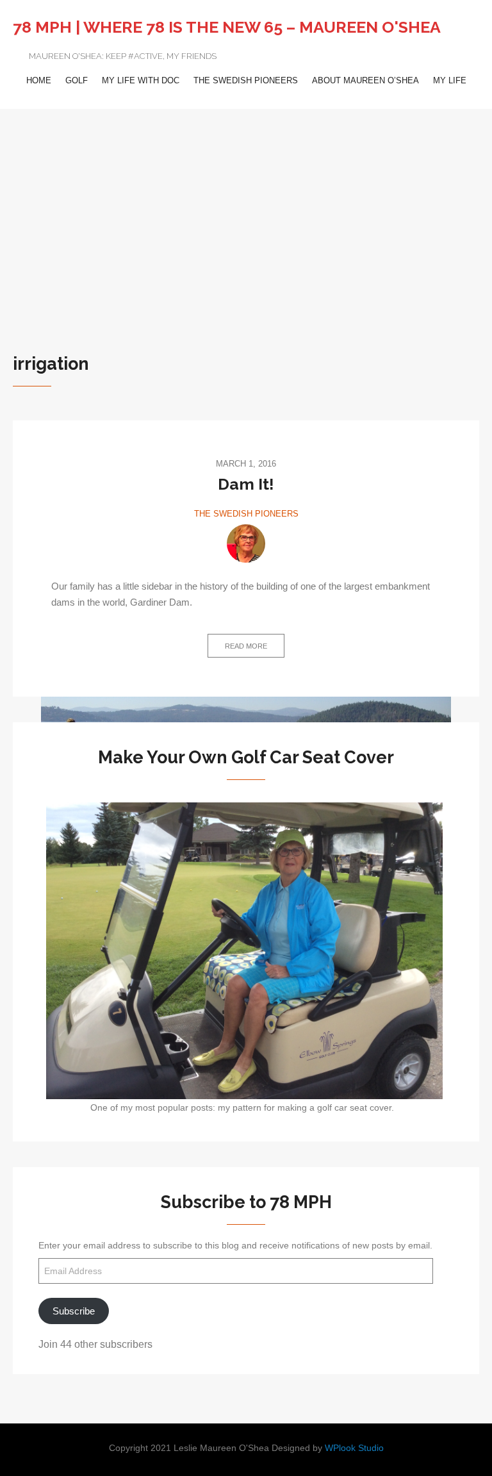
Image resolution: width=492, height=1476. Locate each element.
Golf (76, 80)
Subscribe (74, 1311)
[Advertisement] (246, 205)
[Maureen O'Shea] (246, 543)
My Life (449, 80)
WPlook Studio (354, 1448)
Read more (246, 646)
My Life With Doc (140, 80)
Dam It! (246, 483)
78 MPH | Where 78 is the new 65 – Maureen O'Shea (227, 27)
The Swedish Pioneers (245, 80)
